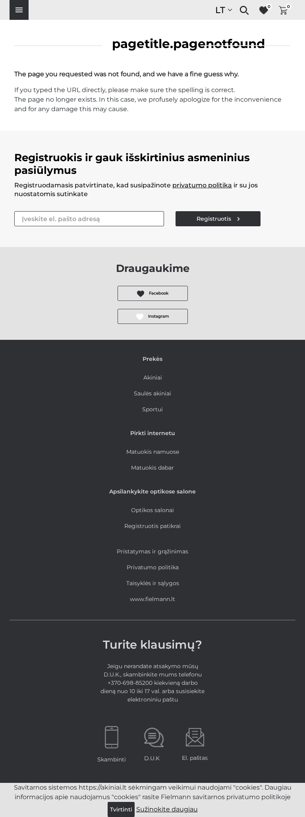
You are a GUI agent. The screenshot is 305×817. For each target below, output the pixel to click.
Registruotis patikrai (152, 526)
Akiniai (152, 377)
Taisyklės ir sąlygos (152, 583)
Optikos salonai (152, 510)
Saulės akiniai (152, 393)
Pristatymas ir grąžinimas (152, 551)
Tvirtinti (121, 809)
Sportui (152, 409)
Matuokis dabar (152, 467)
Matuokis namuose (152, 451)
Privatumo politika (153, 567)
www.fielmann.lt (152, 599)
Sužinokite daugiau (167, 809)
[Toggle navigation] (19, 10)
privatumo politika (202, 185)
